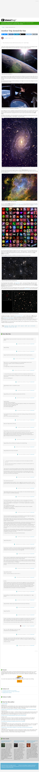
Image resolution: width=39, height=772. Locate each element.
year (13, 326)
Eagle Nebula (16, 204)
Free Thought (20, 23)
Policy (32, 22)
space (29, 325)
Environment (16, 22)
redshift (26, 325)
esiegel (3, 27)
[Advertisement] (19, 9)
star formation (32, 325)
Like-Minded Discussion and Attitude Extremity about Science (6, 741)
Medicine (3, 23)
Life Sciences (3, 22)
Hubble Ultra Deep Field (18, 315)
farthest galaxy (27, 288)
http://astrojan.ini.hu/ (8, 248)
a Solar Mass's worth (19, 203)
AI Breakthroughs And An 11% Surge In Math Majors (11, 691)
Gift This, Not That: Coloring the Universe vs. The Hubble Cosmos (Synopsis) (32, 741)
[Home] (7, 20)
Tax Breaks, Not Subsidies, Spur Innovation (9, 690)
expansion (22, 325)
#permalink (32, 343)
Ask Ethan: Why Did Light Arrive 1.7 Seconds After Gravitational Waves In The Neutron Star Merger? (18, 709)
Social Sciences (23, 22)
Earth (19, 325)
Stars (9, 325)
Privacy (17, 765)
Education (28, 22)
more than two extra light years (9, 317)
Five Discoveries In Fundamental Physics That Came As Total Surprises (13, 715)
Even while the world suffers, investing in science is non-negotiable (13, 721)
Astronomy (6, 325)
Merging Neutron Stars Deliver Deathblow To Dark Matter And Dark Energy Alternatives (17, 727)
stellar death (6, 326)
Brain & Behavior (8, 23)
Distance (16, 325)
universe (10, 326)
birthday (12, 325)
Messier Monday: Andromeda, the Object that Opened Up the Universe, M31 (19, 741)
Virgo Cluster (17, 282)
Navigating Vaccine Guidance (7, 692)
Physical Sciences (10, 22)
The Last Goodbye (4, 703)
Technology (14, 23)
